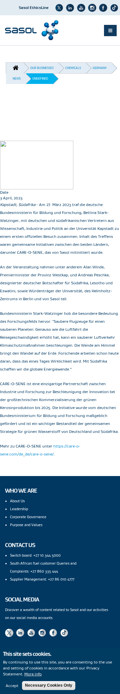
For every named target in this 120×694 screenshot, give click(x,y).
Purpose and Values (26, 524)
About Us (17, 501)
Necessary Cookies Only (48, 685)
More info (33, 673)
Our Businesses (42, 68)
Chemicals (73, 68)
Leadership (19, 509)
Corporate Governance (28, 517)
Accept (12, 685)
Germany (100, 68)
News (17, 78)
